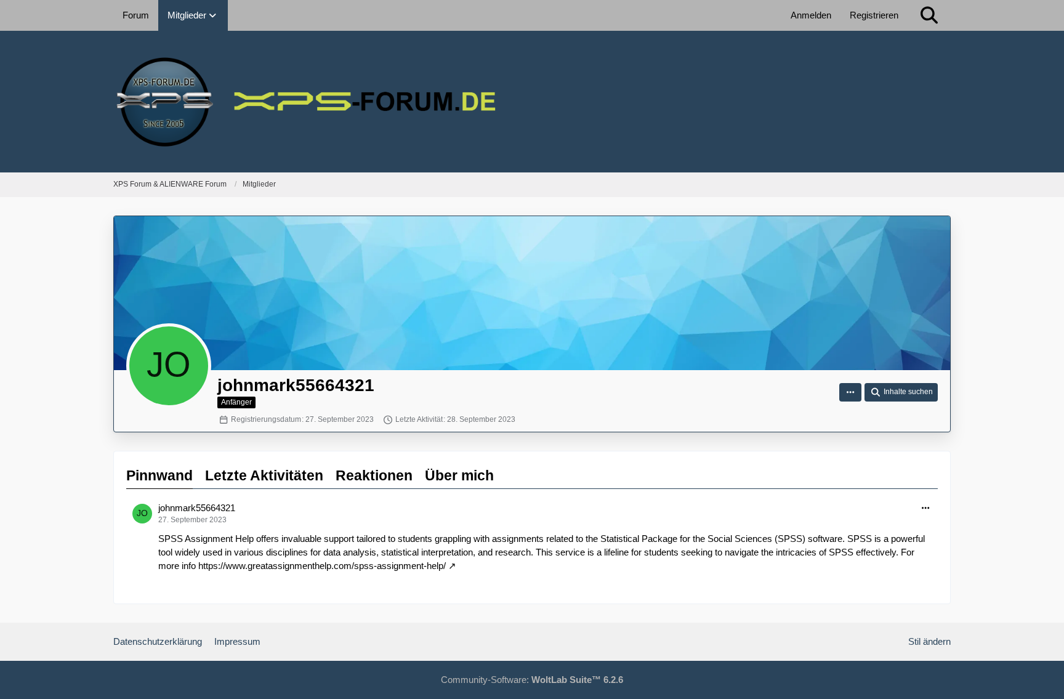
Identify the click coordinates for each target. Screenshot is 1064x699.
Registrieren (874, 15)
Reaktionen (374, 475)
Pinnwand (159, 475)
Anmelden (811, 15)
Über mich (459, 475)
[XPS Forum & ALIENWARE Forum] (532, 101)
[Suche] (929, 15)
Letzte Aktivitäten (264, 475)
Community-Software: (532, 679)
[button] (850, 392)
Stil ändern (929, 641)
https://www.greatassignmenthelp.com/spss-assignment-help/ (322, 565)
